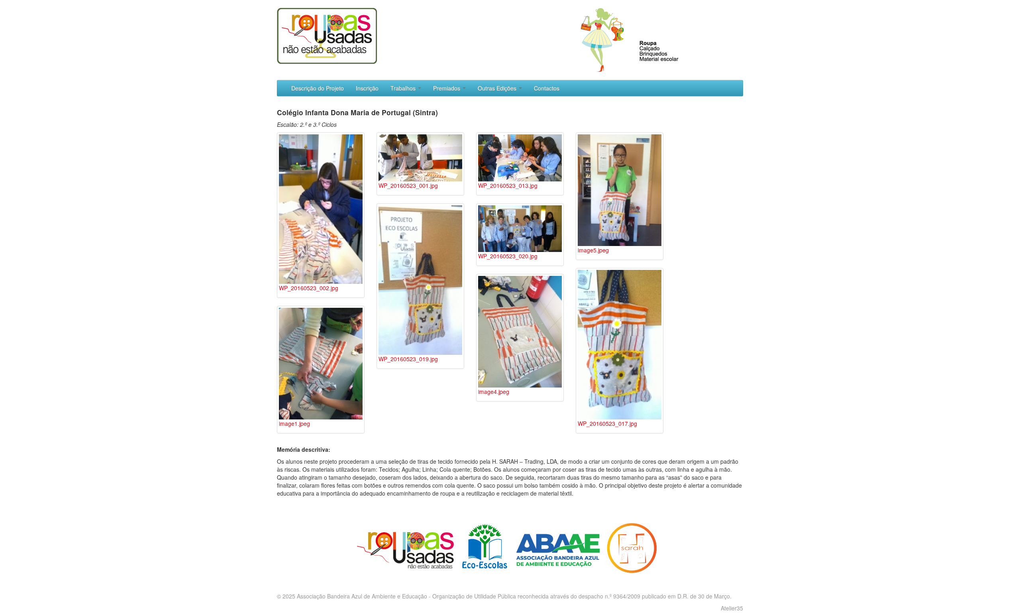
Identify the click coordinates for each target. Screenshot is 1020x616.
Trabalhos (403, 88)
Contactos (546, 88)
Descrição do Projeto (317, 88)
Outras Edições (498, 88)
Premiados (447, 88)
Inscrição (367, 88)
